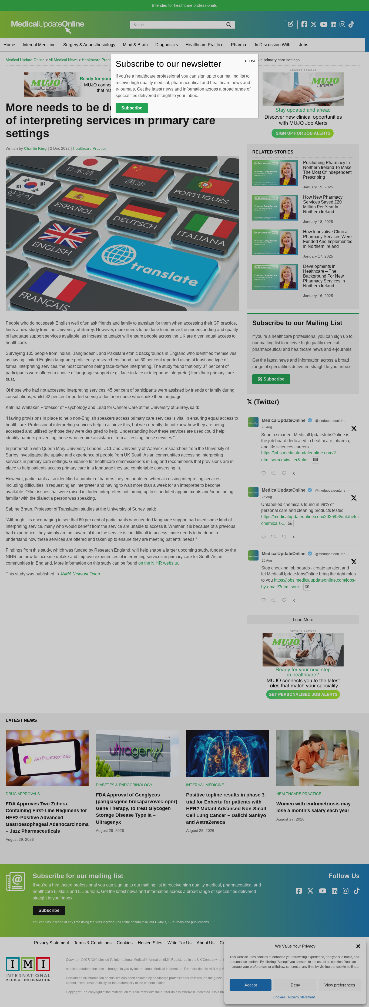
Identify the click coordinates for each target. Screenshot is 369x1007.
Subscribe (131, 108)
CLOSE (250, 61)
